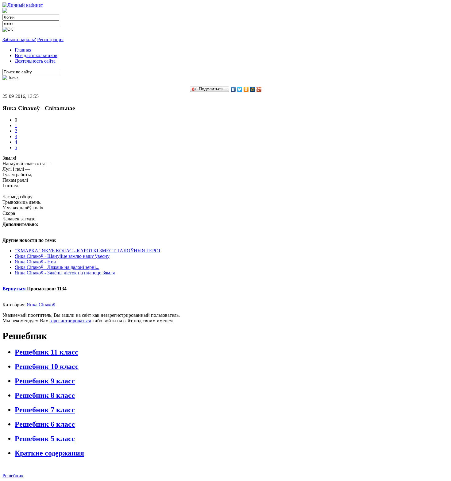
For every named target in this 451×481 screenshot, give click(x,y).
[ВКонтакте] (233, 89)
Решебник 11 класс (46, 352)
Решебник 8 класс (45, 395)
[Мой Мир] (252, 89)
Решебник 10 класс (47, 366)
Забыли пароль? (19, 39)
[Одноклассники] (246, 89)
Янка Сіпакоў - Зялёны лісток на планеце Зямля (65, 272)
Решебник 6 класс (45, 424)
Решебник (13, 475)
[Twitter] (240, 89)
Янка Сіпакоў (41, 304)
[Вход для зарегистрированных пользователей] (22, 5)
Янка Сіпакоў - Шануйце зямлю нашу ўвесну (62, 256)
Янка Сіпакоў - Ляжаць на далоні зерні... (57, 267)
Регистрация (50, 39)
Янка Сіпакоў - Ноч (35, 261)
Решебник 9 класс (45, 381)
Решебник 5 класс (45, 439)
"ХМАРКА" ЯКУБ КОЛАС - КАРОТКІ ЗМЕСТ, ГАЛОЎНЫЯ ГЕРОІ (87, 250)
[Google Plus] (259, 89)
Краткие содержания (49, 453)
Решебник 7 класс (45, 410)
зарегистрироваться (70, 320)
